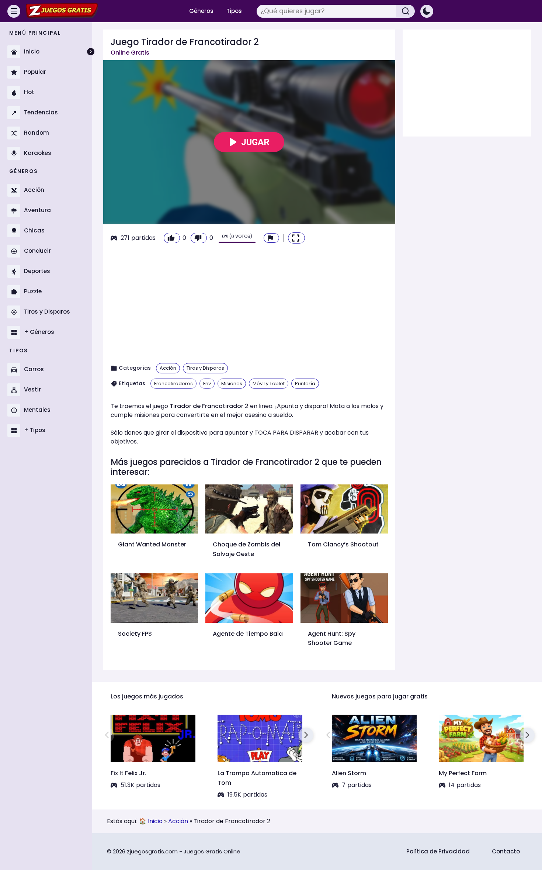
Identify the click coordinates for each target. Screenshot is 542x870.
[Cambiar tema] (426, 11)
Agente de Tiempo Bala (248, 633)
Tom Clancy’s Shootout (343, 544)
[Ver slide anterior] (107, 735)
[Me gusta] (172, 238)
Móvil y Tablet (269, 383)
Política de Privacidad (438, 851)
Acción (168, 368)
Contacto (506, 851)
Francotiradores (173, 383)
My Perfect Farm (463, 773)
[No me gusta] (199, 238)
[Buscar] (405, 11)
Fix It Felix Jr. (128, 773)
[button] (271, 238)
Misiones (231, 383)
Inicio (155, 821)
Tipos (234, 11)
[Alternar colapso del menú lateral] (90, 51)
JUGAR (255, 142)
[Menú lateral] (13, 11)
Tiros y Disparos (205, 368)
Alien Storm (349, 773)
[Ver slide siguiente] (306, 735)
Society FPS (135, 633)
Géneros (201, 11)
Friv (207, 383)
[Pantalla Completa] (296, 238)
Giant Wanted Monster (152, 544)
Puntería (305, 383)
